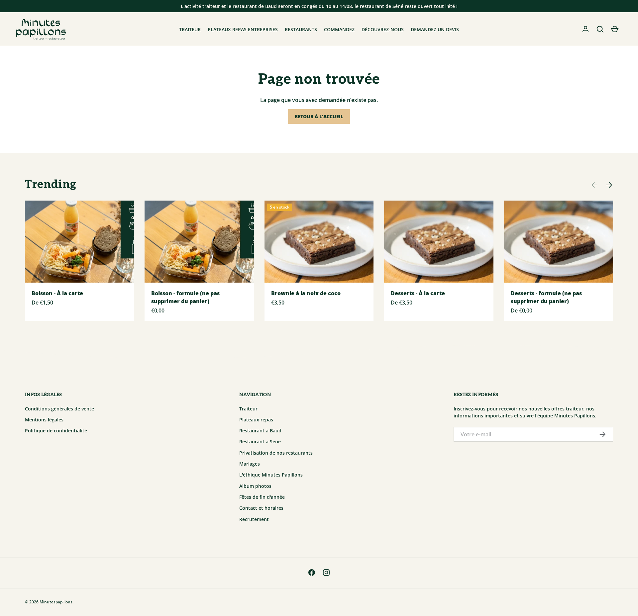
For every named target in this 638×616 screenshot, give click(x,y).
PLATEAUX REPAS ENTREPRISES (243, 29)
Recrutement (254, 519)
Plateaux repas (256, 419)
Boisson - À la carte (57, 293)
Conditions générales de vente (59, 408)
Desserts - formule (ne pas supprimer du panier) (546, 297)
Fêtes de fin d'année (262, 497)
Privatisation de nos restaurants (276, 453)
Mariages (249, 464)
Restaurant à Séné (260, 441)
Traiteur (248, 408)
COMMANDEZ (339, 29)
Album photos (255, 486)
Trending (50, 184)
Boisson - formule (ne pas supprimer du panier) (185, 297)
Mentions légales (44, 419)
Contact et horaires (261, 508)
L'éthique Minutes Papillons (271, 475)
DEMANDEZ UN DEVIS (435, 29)
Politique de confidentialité (56, 430)
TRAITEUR (190, 29)
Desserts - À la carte (418, 293)
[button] (600, 29)
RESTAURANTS (301, 29)
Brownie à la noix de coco (306, 293)
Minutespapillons (56, 602)
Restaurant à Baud (260, 430)
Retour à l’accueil (319, 116)
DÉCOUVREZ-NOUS (383, 29)
